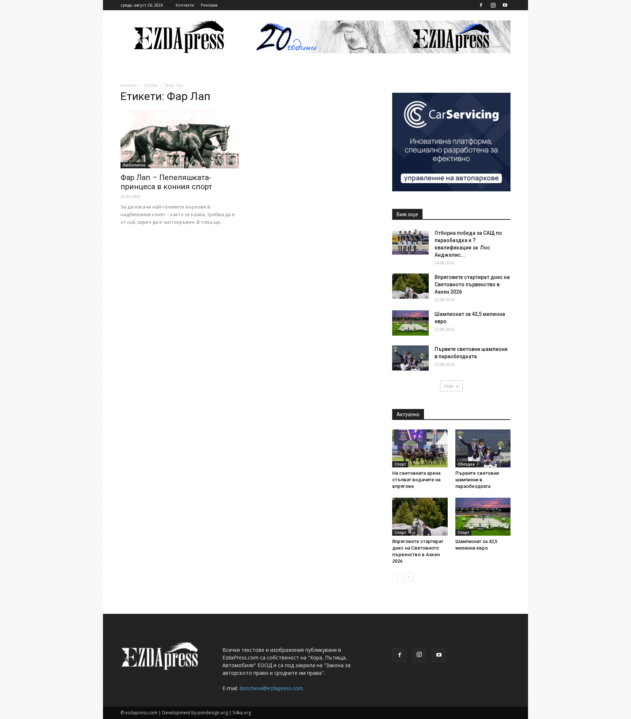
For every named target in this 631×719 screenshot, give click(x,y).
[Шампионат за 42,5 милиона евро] (410, 323)
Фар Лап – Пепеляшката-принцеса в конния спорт (166, 182)
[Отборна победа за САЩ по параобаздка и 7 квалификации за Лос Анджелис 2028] (410, 242)
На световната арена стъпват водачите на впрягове (416, 479)
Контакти (185, 5)
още (449, 386)
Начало (129, 85)
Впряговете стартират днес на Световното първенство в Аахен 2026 (472, 284)
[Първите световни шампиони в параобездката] (410, 358)
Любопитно (134, 165)
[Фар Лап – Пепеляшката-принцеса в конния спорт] (180, 139)
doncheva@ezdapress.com (271, 688)
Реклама (209, 5)
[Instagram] (492, 5)
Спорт (400, 464)
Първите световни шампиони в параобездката (477, 479)
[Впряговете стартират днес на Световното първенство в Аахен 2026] (410, 286)
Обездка (466, 464)
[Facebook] (480, 5)
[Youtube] (505, 5)
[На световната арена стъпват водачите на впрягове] (420, 448)
